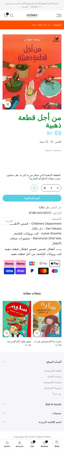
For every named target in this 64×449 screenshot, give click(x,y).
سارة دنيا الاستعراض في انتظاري (45, 341)
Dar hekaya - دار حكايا (46, 228)
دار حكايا (44, 207)
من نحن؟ (56, 393)
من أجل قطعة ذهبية (23, 254)
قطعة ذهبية (12, 249)
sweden (34, 6)
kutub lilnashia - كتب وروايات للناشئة (37, 233)
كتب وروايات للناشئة (49, 254)
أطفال (51, 249)
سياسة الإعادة (54, 376)
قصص (42, 249)
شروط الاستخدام (52, 387)
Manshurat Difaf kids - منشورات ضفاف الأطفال (35, 241)
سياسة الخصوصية (52, 382)
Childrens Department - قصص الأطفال (35, 223)
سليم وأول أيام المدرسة (19, 341)
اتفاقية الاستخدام (53, 370)
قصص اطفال (28, 249)
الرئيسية (57, 25)
